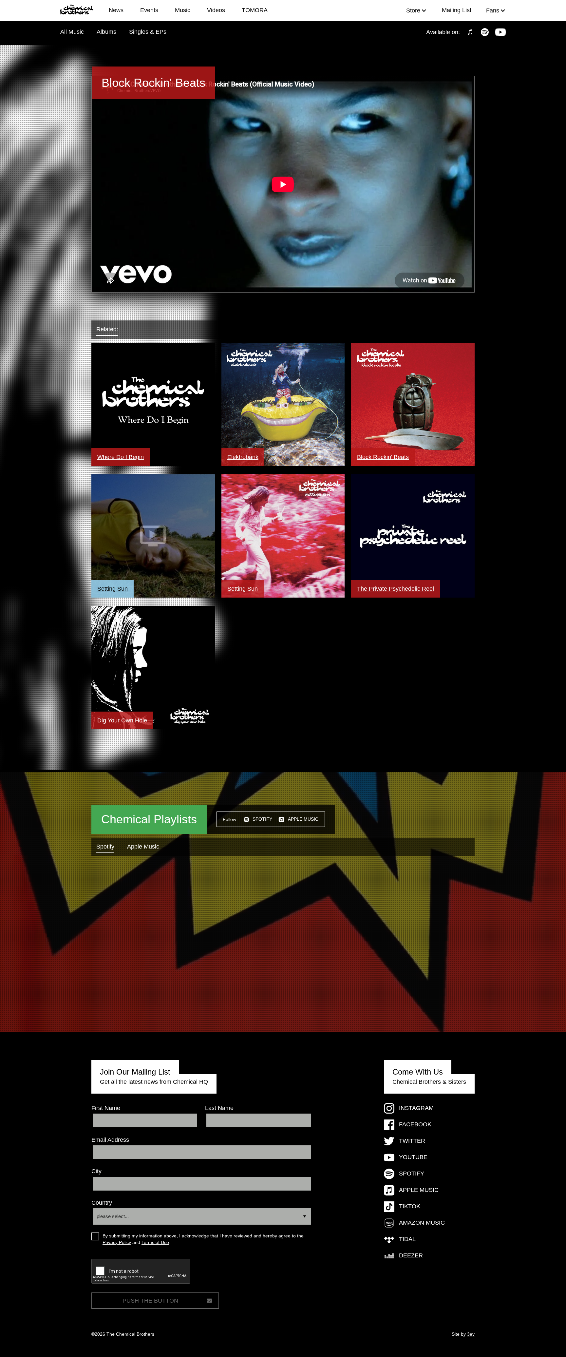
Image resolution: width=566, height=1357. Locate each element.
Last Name (219, 1108)
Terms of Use (155, 1242)
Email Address (110, 1140)
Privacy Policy (117, 1242)
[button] (416, 10)
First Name (105, 1108)
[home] (80, 10)
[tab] (113, 329)
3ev (471, 1334)
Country (101, 1202)
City (96, 1171)
